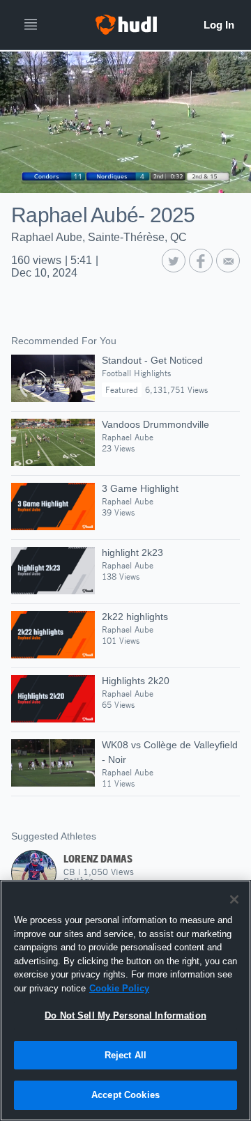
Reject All (125, 1055)
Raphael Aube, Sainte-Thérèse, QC (99, 237)
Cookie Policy (119, 988)
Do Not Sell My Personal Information (125, 1015)
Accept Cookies (125, 1095)
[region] (125, 1000)
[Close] (234, 899)
